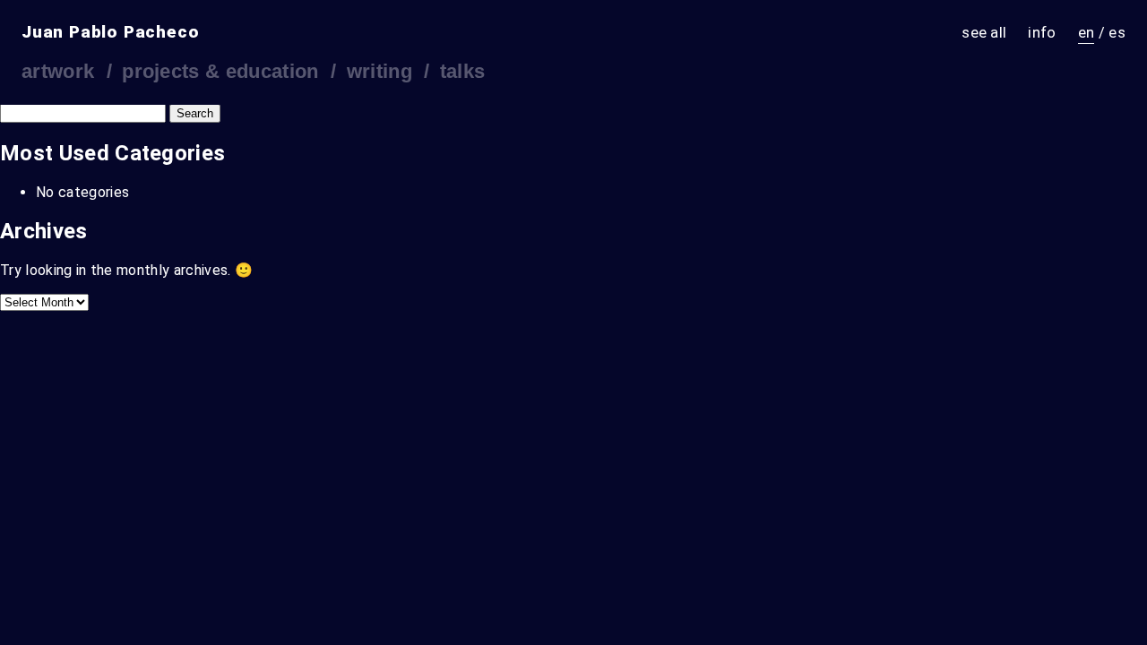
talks (463, 71)
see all (984, 32)
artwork (58, 71)
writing (379, 71)
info (1042, 32)
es (1116, 32)
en (1086, 32)
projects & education (220, 71)
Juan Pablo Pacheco (110, 32)
